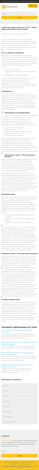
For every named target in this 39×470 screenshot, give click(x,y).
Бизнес (5, 385)
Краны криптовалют (9, 422)
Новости (6, 396)
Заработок (26, 34)
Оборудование (8, 416)
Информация (7, 411)
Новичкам (6, 406)
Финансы (6, 391)
